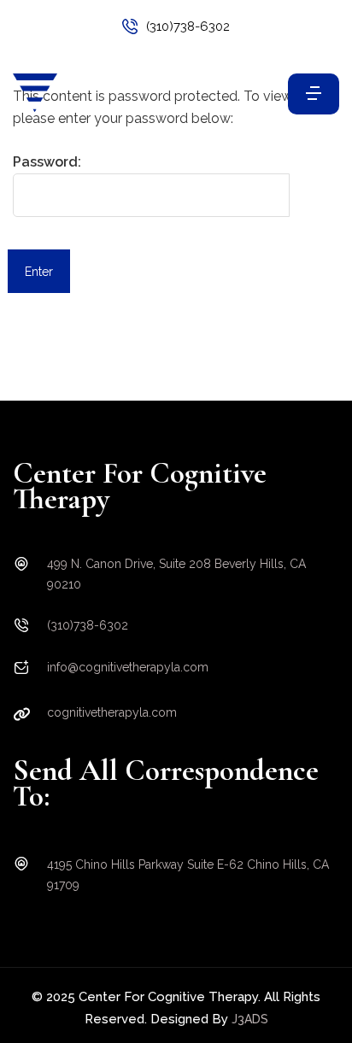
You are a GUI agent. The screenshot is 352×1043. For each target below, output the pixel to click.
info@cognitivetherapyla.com (127, 667)
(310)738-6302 (188, 26)
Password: (47, 162)
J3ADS (250, 1019)
